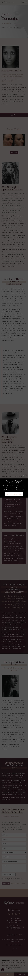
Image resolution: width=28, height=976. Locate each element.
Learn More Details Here (14, 494)
